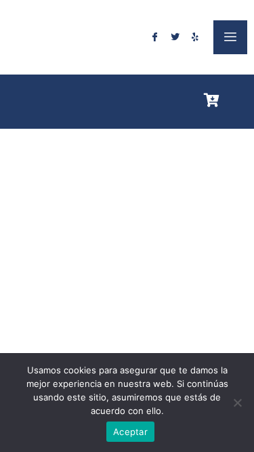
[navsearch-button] (237, 99)
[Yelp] (195, 37)
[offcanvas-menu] (230, 37)
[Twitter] (175, 37)
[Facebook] (154, 37)
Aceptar (130, 431)
